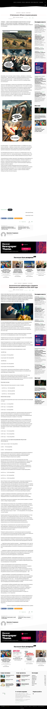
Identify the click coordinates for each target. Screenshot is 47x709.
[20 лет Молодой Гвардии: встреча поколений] (18, 676)
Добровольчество (17, 268)
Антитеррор (18, 12)
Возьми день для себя (39, 48)
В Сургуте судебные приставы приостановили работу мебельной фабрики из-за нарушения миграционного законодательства (40, 81)
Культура (36, 34)
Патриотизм (28, 12)
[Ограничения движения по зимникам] (3, 676)
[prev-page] (22, 280)
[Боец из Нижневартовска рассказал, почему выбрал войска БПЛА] (40, 110)
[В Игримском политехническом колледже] (29, 264)
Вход (16, 702)
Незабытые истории (9, 679)
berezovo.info (7, 706)
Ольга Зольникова (29, 276)
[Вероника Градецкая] (14, 17)
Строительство (37, 24)
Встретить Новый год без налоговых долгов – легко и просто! (24, 228)
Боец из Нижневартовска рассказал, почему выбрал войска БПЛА (40, 26)
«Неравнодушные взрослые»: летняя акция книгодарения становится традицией (40, 95)
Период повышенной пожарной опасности (25, 684)
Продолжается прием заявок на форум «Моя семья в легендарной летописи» (10, 684)
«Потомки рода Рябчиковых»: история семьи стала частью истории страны (39, 37)
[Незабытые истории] (3, 680)
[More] (32, 222)
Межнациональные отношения (40, 76)
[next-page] (25, 280)
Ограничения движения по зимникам (10, 675)
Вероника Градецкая (19, 17)
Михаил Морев (41, 275)
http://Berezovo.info (9, 234)
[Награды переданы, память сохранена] (41, 264)
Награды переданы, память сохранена (41, 270)
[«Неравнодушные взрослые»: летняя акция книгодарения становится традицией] (17, 264)
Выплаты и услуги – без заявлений (25, 680)
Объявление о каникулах (40, 52)
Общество (23, 12)
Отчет (19, 702)
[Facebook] (29, 222)
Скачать (10, 209)
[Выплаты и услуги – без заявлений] (18, 680)
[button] (45, 2)
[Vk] (33, 694)
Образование (29, 268)
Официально (37, 47)
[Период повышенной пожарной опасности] (18, 684)
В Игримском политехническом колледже (29, 270)
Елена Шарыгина (6, 277)
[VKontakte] (45, 5)
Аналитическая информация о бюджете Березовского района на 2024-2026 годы (8, 228)
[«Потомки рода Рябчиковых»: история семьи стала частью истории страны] (40, 123)
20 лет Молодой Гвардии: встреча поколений (25, 675)
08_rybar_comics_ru (4, 209)
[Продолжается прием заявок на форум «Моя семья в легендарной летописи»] (3, 684)
